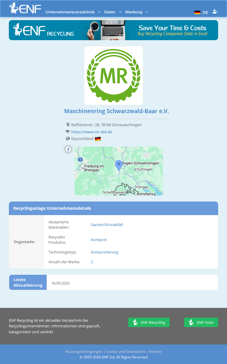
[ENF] (25, 8)
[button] (200, 12)
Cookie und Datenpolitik (125, 351)
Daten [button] (110, 11)
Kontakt (155, 351)
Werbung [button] (134, 11)
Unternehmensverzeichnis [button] (70, 11)
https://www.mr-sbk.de (91, 131)
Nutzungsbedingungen (84, 351)
